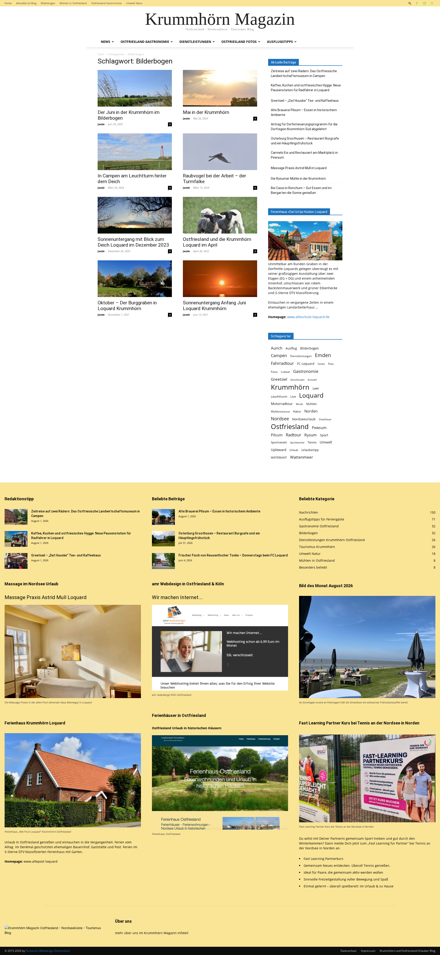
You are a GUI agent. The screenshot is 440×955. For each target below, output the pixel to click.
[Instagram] (424, 3)
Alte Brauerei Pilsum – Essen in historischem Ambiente (304, 112)
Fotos (274, 372)
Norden (311, 411)
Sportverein (279, 442)
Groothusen (297, 379)
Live (293, 397)
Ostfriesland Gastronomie (106, 3)
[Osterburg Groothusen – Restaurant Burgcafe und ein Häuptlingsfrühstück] (163, 538)
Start (101, 54)
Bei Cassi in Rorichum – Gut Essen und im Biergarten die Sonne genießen (301, 190)
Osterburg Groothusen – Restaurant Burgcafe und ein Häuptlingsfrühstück (305, 141)
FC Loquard (305, 363)
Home (8, 3)
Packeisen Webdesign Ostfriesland (48, 951)
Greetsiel (279, 379)
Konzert (312, 379)
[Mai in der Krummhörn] (220, 88)
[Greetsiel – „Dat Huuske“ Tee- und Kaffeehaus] (16, 561)
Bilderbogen (48, 3)
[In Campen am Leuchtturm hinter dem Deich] (135, 151)
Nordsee (280, 418)
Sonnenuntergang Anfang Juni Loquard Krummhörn (214, 305)
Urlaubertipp (310, 450)
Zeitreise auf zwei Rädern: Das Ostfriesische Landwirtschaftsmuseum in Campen (304, 73)
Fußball (285, 372)
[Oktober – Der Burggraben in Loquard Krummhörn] (135, 278)
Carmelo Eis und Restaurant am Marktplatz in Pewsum (304, 155)
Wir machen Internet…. (177, 597)
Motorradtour (282, 403)
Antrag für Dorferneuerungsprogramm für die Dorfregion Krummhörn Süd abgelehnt (304, 126)
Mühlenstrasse (280, 411)
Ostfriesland (290, 426)
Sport (324, 435)
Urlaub (293, 450)
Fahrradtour (282, 363)
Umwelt (326, 442)
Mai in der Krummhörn (206, 112)
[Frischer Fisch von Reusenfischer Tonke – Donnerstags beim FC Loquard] (163, 561)
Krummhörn (290, 387)
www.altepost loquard (41, 861)
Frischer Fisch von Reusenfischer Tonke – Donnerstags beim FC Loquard (233, 555)
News (105, 41)
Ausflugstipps (280, 41)
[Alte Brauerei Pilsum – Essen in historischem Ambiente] (163, 517)
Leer (316, 388)
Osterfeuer (325, 419)
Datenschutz (349, 951)
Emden (323, 355)
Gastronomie (305, 371)
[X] (432, 3)
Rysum (310, 434)
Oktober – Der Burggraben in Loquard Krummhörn (127, 305)
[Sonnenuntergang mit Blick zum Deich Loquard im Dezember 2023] (135, 215)
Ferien (321, 364)
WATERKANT (279, 457)
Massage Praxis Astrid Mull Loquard (46, 597)
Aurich (276, 348)
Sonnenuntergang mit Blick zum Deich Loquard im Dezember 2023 (133, 242)
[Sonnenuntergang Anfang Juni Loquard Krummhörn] (220, 278)
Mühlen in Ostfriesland (73, 3)
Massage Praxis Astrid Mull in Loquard (299, 168)
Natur (297, 411)
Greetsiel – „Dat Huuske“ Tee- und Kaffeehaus (305, 100)
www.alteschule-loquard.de (308, 317)
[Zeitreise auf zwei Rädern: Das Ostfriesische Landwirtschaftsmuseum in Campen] (16, 517)
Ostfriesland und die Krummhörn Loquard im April (217, 242)
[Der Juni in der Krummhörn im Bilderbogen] (135, 88)
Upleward (278, 449)
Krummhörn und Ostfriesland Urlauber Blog (407, 951)
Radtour (293, 434)
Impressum (368, 951)
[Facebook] (416, 3)
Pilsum (277, 435)
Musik (299, 404)
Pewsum (319, 427)
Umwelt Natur (134, 3)
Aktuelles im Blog (26, 3)
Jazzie (101, 124)
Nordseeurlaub (304, 419)
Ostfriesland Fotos (239, 41)
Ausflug (291, 348)
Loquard (311, 395)
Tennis (312, 442)
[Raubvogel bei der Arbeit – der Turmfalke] (220, 151)
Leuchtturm (279, 397)
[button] (410, 3)
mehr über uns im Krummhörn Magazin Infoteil (151, 933)
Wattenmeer (301, 457)
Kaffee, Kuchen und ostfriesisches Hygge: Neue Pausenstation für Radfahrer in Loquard (306, 87)
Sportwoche (297, 442)
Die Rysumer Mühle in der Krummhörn (298, 178)
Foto (331, 364)
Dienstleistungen (195, 41)
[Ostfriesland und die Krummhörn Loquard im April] (220, 215)
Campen (279, 355)
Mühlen (311, 404)
